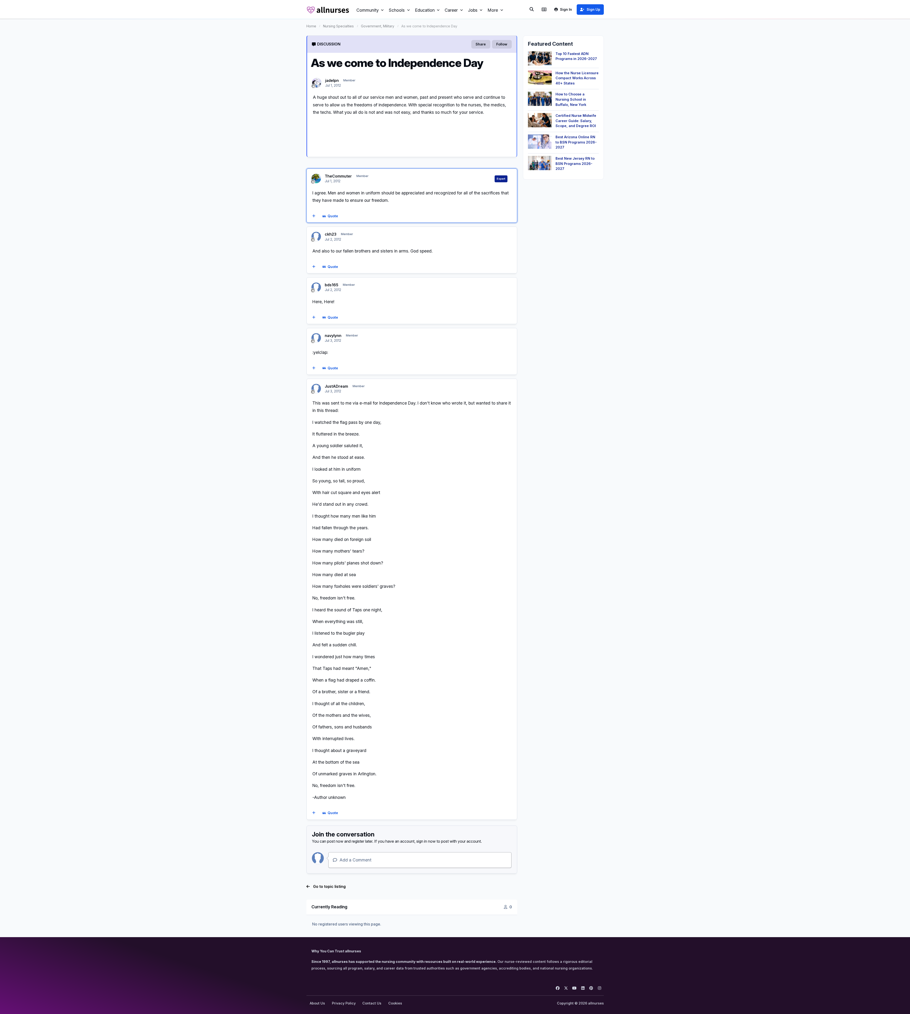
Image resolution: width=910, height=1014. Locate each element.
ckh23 (330, 234)
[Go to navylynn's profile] (316, 338)
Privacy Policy (344, 1003)
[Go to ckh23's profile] (316, 236)
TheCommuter (338, 176)
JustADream (336, 386)
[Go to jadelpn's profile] (316, 83)
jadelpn (332, 80)
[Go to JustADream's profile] (316, 388)
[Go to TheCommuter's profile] (316, 178)
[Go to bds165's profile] (316, 287)
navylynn (333, 335)
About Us (317, 1003)
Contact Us (371, 1003)
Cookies (395, 1003)
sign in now (426, 841)
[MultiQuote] (314, 216)
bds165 (331, 284)
